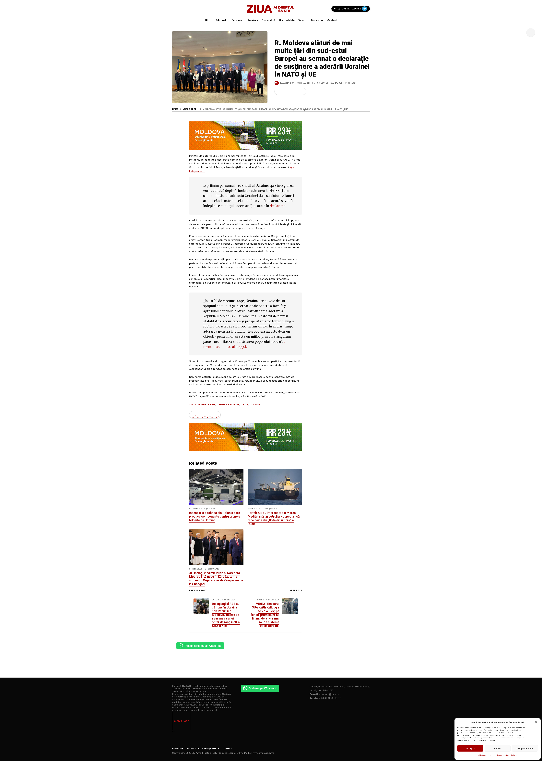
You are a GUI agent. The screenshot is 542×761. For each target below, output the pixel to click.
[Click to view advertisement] (245, 135)
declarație (278, 206)
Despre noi (177, 748)
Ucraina (256, 404)
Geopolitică (327, 82)
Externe (193, 508)
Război (338, 82)
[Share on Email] (297, 91)
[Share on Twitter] (283, 91)
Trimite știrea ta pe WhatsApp (202, 646)
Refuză (497, 748)
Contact (227, 748)
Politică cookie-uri (484, 755)
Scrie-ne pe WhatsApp (263, 688)
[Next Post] (290, 606)
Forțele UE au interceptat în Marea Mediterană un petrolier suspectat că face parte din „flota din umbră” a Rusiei (274, 518)
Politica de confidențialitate (505, 755)
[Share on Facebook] (278, 91)
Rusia (245, 404)
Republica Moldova (229, 404)
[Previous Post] (201, 606)
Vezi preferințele (524, 748)
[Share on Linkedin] (292, 91)
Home (175, 109)
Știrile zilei (303, 82)
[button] (536, 722)
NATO (193, 404)
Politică (315, 82)
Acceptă (470, 748)
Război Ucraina (207, 404)
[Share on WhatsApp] (288, 91)
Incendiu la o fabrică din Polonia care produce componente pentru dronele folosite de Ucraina (214, 516)
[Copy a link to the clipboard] (302, 91)
